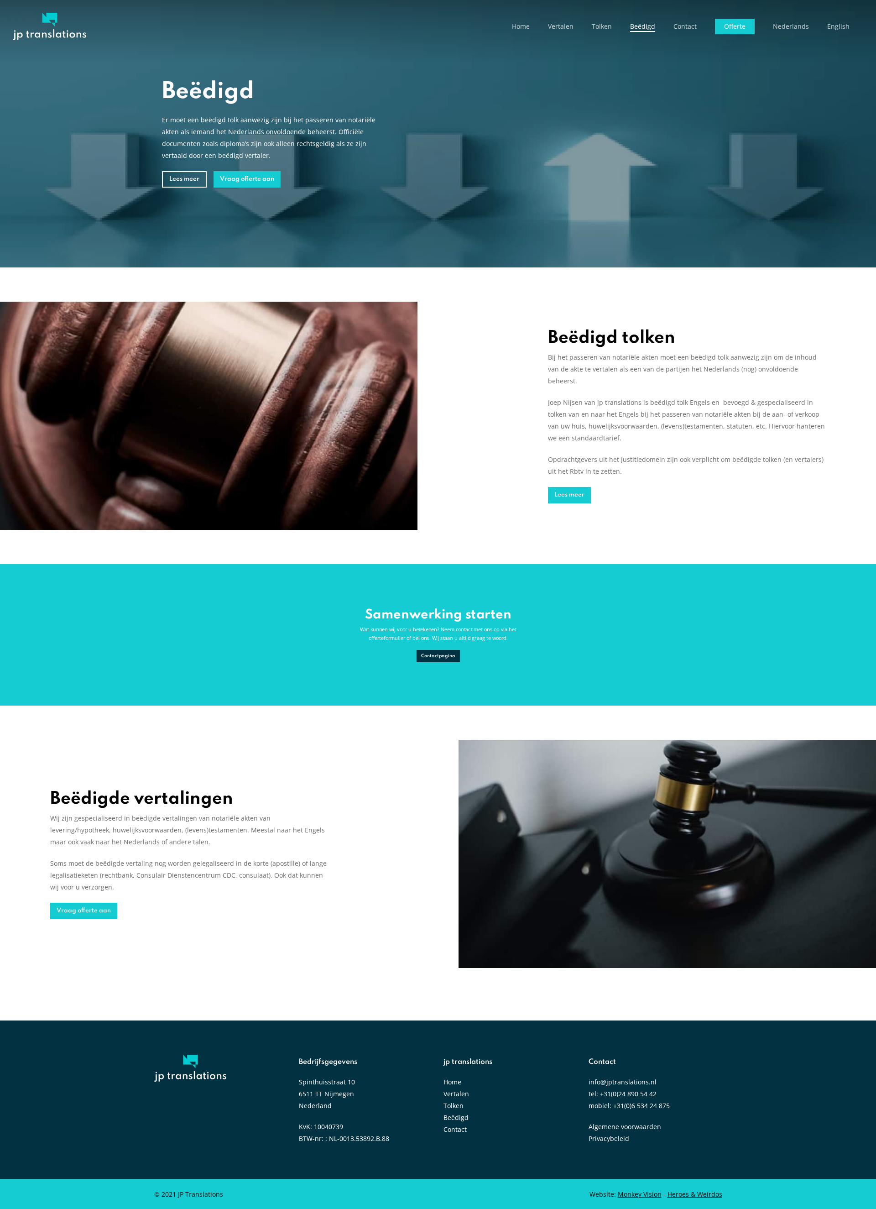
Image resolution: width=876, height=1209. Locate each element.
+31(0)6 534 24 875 (641, 1105)
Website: (625, 1194)
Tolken (453, 1105)
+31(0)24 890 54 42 (628, 1093)
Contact (455, 1129)
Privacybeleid (609, 1138)
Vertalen (456, 1093)
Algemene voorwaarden (625, 1126)
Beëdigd (456, 1117)
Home (452, 1082)
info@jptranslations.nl (623, 1082)
